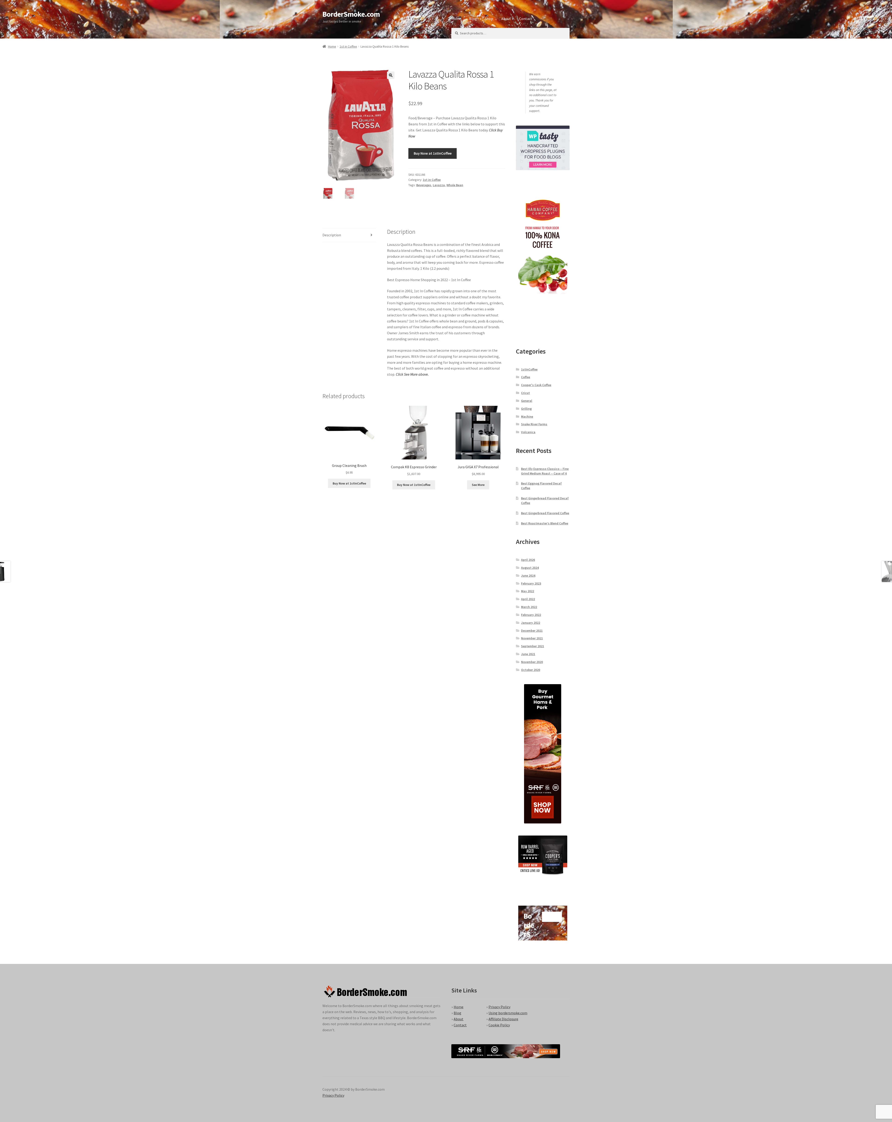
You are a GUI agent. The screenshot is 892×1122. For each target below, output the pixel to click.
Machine (527, 416)
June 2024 (528, 575)
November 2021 (532, 638)
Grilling (526, 409)
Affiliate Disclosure (503, 1019)
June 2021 (528, 654)
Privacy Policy (499, 1007)
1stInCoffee (529, 369)
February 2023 (531, 583)
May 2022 (527, 591)
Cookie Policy (499, 1024)
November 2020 (532, 662)
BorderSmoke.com (351, 14)
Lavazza (439, 185)
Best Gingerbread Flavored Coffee (545, 513)
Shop (489, 18)
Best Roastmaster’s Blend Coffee (544, 523)
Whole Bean (454, 185)
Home (456, 18)
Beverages (423, 185)
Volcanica (528, 432)
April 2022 (528, 599)
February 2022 (531, 615)
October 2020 (530, 670)
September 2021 (532, 646)
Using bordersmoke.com (508, 1013)
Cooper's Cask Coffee (536, 385)
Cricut (525, 393)
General (526, 401)
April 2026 (528, 560)
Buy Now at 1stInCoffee (433, 153)
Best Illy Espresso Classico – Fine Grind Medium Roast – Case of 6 (545, 471)
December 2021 (532, 630)
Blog (473, 18)
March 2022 (529, 607)
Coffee (525, 377)
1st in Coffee (348, 46)
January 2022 (530, 623)
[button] (390, 75)
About (506, 18)
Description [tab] (331, 235)
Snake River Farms (534, 424)
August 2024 (530, 568)
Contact (525, 18)
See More (478, 485)
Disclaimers (430, 33)
